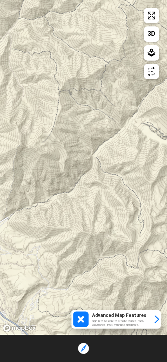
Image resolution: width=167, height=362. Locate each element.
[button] (116, 319)
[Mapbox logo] (19, 328)
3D (151, 33)
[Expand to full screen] (151, 15)
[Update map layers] (151, 53)
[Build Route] (151, 71)
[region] (83, 167)
